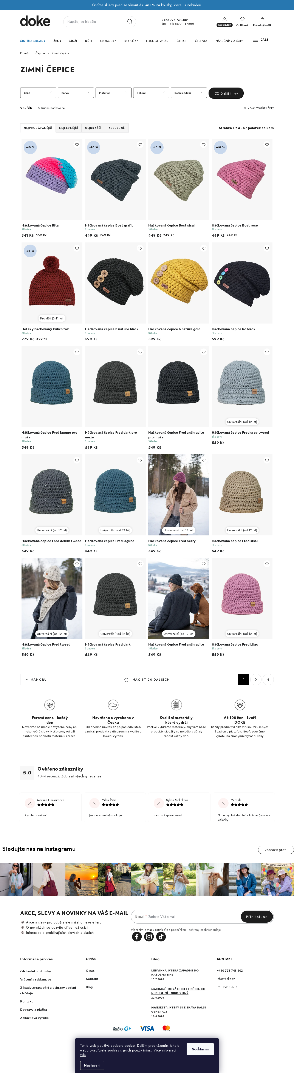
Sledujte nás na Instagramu (39, 848)
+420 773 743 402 (175, 20)
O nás (90, 971)
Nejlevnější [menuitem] (68, 128)
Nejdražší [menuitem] (93, 128)
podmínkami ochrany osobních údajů (196, 930)
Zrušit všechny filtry (261, 108)
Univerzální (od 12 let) (242, 422)
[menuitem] (32, 41)
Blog (89, 987)
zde (83, 1055)
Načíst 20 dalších (150, 679)
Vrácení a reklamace (35, 979)
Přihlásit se (257, 917)
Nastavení (92, 1065)
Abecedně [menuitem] (116, 128)
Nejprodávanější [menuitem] (38, 128)
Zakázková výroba (34, 1018)
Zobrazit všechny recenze (81, 776)
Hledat (130, 21)
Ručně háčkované (53, 108)
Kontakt (26, 1001)
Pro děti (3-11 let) (52, 318)
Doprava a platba (33, 1009)
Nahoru (39, 679)
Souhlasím (200, 1049)
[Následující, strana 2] (256, 679)
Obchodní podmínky (35, 971)
